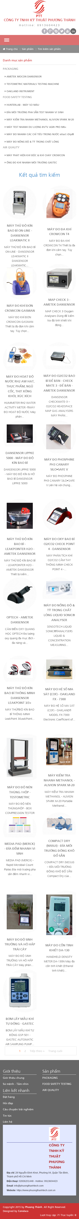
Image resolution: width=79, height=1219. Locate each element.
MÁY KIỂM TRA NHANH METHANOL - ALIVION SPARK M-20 (59, 780)
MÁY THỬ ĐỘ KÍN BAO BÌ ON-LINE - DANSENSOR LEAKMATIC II (20, 232)
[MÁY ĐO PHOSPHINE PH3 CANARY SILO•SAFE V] (59, 436)
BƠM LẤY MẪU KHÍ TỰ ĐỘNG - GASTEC (20, 1021)
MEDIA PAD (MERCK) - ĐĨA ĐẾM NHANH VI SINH (19, 848)
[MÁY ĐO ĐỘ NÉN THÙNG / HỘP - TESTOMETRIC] (20, 757)
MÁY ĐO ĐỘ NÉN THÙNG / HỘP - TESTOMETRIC (19, 792)
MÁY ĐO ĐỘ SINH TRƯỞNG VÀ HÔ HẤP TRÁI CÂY (20, 944)
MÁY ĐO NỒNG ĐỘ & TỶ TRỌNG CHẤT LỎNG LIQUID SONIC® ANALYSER (59, 612)
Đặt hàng (9, 1097)
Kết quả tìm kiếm (39, 174)
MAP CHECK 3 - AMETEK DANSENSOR (59, 302)
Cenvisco (23, 1211)
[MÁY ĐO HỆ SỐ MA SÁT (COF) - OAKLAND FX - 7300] (59, 669)
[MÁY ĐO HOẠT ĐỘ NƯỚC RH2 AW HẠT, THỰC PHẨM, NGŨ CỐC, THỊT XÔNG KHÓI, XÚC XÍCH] (20, 356)
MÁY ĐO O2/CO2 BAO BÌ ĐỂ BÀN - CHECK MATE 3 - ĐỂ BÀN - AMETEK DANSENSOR (59, 383)
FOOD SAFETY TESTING (17, 97)
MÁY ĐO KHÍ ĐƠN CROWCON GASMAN (20, 307)
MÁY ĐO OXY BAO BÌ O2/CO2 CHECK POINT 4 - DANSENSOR (59, 544)
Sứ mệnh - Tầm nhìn (16, 1084)
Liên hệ (7, 1121)
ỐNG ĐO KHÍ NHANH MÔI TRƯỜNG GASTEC (31, 162)
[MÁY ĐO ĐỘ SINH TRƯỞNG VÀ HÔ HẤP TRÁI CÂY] (20, 911)
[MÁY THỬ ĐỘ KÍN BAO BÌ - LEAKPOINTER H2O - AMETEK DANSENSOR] (20, 515)
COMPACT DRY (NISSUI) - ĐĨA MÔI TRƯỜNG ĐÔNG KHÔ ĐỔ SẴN (59, 848)
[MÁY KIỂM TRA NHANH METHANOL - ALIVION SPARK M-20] (59, 751)
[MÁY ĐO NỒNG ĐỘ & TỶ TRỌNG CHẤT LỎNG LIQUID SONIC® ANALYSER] (59, 588)
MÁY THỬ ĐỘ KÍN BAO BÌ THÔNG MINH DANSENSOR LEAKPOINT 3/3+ (19, 695)
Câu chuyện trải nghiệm (18, 1109)
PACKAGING (10, 69)
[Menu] (6, 40)
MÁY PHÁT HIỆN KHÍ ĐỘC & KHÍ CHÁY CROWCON (35, 155)
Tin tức (7, 1115)
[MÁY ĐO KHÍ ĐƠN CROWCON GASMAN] (20, 281)
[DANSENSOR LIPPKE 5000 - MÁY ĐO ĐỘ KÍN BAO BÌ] (20, 433)
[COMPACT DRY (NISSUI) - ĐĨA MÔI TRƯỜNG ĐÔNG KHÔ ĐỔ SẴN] (59, 823)
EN (73, 31)
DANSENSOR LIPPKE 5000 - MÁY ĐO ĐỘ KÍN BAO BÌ (20, 458)
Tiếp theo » (37, 1051)
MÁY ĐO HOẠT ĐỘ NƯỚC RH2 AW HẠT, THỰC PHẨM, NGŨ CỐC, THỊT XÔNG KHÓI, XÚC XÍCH (20, 386)
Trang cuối (55, 1051)
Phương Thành (33, 1206)
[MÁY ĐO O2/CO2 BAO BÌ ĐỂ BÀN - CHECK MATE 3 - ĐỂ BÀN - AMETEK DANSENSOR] (59, 355)
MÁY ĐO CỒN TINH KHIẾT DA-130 (59, 947)
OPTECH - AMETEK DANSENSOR (20, 619)
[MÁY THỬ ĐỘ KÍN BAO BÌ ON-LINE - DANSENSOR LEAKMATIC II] (20, 202)
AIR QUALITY (11, 147)
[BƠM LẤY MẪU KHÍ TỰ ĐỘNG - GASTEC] (20, 990)
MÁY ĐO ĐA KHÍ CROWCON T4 (59, 231)
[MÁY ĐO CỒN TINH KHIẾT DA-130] (59, 914)
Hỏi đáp (8, 1103)
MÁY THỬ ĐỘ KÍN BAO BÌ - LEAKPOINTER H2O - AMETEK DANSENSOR (19, 546)
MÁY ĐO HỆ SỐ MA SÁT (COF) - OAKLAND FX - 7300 (59, 694)
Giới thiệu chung (13, 1078)
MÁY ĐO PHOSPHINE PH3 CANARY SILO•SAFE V (59, 464)
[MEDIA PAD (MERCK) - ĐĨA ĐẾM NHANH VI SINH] (20, 824)
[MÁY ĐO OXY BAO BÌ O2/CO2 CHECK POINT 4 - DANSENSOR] (59, 515)
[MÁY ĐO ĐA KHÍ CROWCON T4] (59, 204)
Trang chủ (11, 48)
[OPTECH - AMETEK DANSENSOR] (20, 594)
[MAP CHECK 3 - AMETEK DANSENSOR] (59, 278)
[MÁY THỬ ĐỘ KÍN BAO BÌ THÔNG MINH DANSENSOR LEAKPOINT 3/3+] (20, 668)
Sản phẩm (28, 48)
